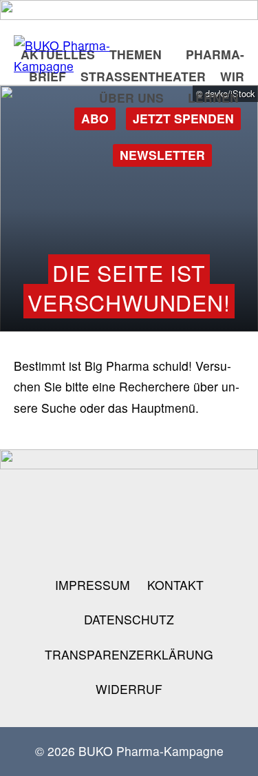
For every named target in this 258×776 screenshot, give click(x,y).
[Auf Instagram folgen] (40, 506)
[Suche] (233, 154)
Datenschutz (129, 619)
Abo (95, 118)
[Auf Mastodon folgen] (129, 506)
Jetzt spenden (183, 118)
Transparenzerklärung (129, 654)
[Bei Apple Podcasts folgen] (151, 538)
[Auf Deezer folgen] (106, 538)
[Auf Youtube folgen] (173, 506)
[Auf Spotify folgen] (62, 538)
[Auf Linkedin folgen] (218, 506)
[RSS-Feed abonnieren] (196, 538)
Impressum (92, 584)
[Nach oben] (226, 747)
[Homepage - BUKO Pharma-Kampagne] (82, 56)
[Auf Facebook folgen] (84, 506)
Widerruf (129, 688)
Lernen (213, 97)
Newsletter (162, 154)
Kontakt (175, 584)
